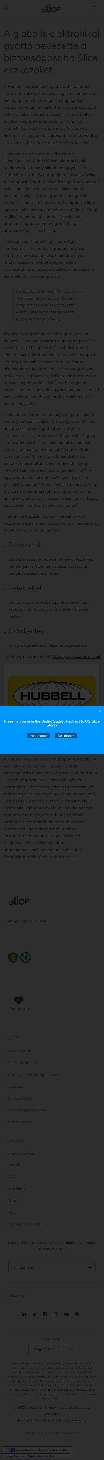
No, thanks (66, 736)
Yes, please (39, 736)
